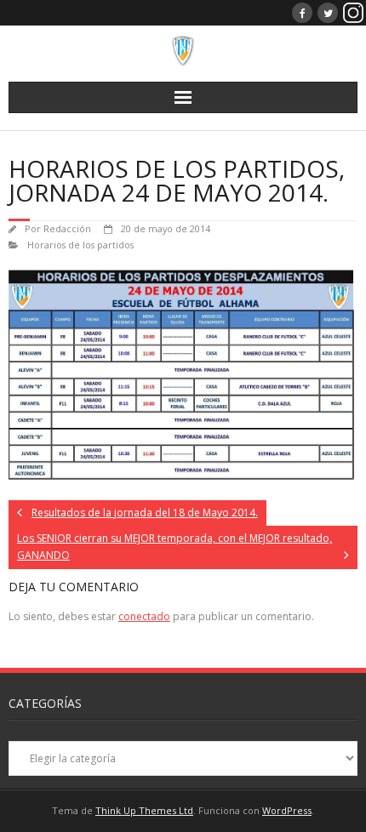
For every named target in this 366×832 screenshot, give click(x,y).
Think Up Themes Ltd (144, 810)
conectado (144, 616)
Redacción (67, 228)
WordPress (287, 810)
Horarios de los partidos (80, 244)
